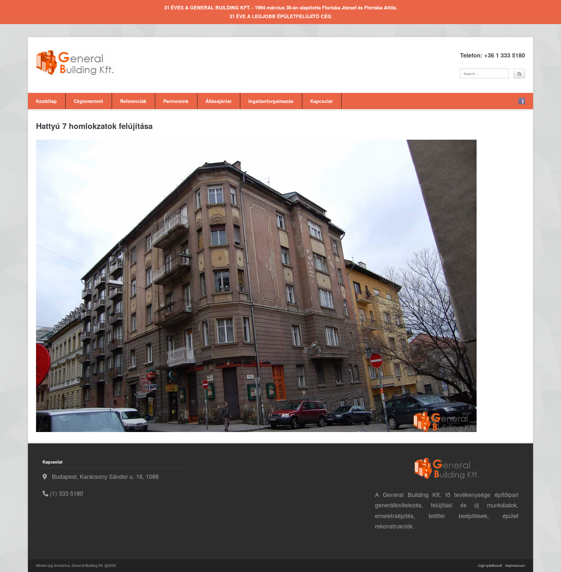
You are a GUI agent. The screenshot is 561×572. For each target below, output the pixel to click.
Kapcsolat (321, 101)
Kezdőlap (46, 101)
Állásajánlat (218, 101)
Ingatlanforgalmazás (270, 101)
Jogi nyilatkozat (490, 565)
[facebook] (521, 101)
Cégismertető (88, 101)
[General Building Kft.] (84, 62)
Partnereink (176, 101)
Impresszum (515, 565)
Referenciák (133, 101)
